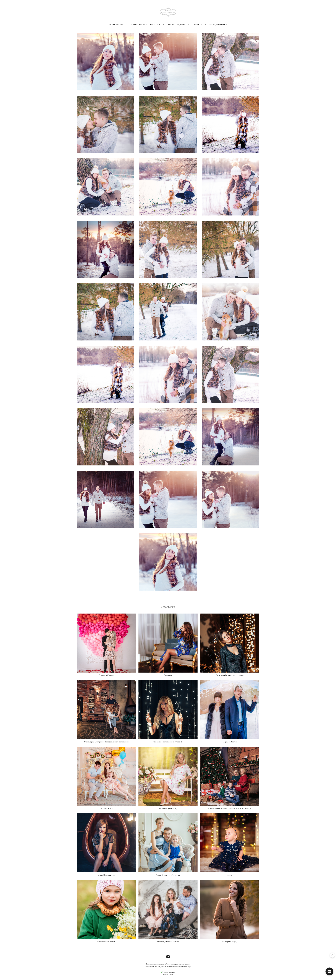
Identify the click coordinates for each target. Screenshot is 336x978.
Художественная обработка (144, 24)
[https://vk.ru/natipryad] (168, 956)
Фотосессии (116, 24)
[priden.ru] (168, 12)
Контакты (196, 24)
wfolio (171, 974)
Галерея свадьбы (176, 24)
